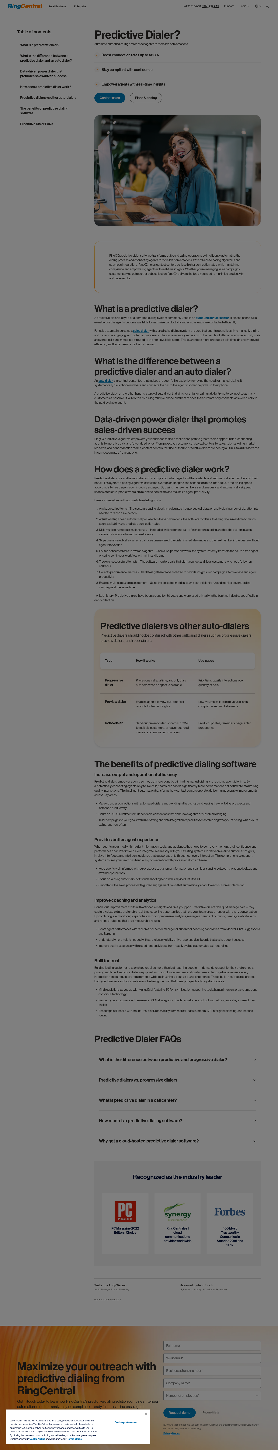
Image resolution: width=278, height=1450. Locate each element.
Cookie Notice (37, 1439)
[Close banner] (146, 1414)
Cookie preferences (126, 1422)
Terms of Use (74, 1439)
